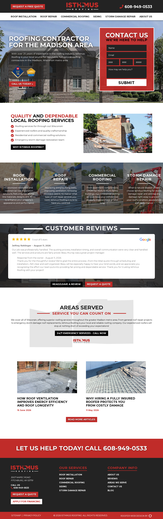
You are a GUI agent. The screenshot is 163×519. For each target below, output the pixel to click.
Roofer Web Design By (134, 516)
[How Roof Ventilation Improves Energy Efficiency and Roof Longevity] (47, 386)
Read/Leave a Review (66, 284)
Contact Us (115, 486)
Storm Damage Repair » (144, 212)
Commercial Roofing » (102, 210)
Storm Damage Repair (120, 16)
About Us (145, 16)
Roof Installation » (19, 210)
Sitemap (16, 515)
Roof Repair (48, 16)
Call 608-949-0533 (116, 448)
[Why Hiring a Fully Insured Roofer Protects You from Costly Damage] (116, 386)
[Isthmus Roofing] (33, 469)
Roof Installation (23, 16)
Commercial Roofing (75, 16)
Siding (97, 16)
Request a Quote (99, 284)
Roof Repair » (60, 210)
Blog (111, 490)
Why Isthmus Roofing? (28, 147)
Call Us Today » (22, 83)
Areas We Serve (117, 482)
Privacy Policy (32, 515)
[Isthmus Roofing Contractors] (82, 9)
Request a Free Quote (28, 6)
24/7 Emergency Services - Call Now (81, 333)
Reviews (113, 478)
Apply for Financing (26, 501)
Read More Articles (81, 419)
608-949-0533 (138, 6)
